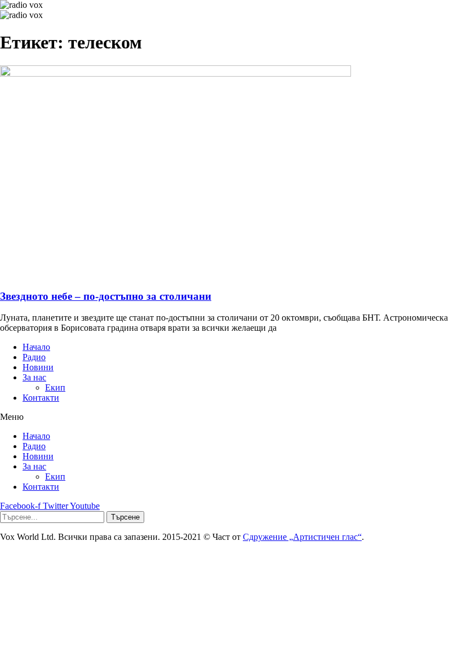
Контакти (41, 397)
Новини (38, 367)
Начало (36, 347)
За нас (34, 377)
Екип (55, 387)
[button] (231, 417)
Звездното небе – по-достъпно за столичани (105, 296)
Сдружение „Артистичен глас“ (302, 537)
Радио (34, 357)
